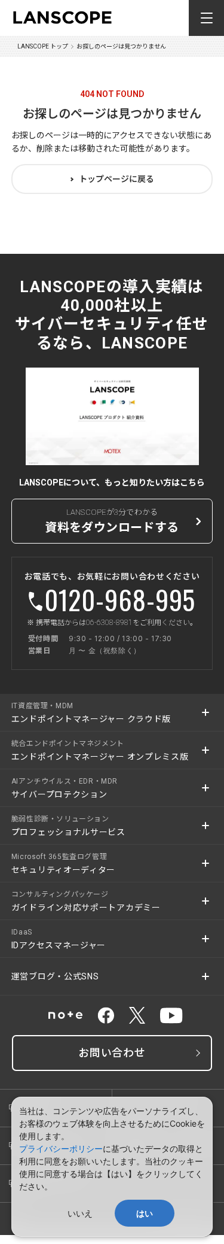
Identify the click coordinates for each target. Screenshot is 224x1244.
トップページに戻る (116, 179)
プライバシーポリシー (61, 1148)
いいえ (80, 1213)
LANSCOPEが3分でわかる (112, 521)
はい (144, 1213)
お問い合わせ (112, 1052)
